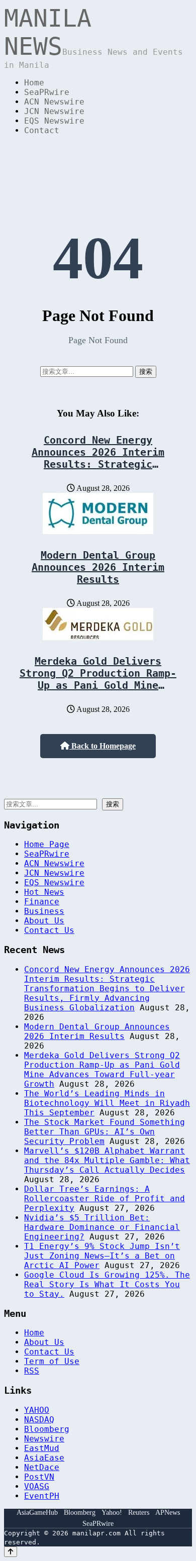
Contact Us (49, 930)
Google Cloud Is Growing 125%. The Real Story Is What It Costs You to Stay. (107, 1284)
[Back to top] (10, 1551)
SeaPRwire (46, 92)
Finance (41, 901)
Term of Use (51, 1361)
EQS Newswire (54, 121)
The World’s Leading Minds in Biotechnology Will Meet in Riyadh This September (107, 1103)
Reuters (138, 1512)
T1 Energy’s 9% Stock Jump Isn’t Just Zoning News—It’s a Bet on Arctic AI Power (102, 1255)
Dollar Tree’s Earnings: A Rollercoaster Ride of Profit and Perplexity (104, 1198)
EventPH (41, 1496)
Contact (41, 130)
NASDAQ (39, 1419)
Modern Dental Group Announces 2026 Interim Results (98, 567)
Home (34, 82)
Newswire (44, 1438)
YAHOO (36, 1410)
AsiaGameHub (37, 1512)
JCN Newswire (54, 111)
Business (44, 911)
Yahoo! (112, 1512)
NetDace (41, 1467)
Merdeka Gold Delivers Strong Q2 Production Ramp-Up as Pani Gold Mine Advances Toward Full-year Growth (98, 685)
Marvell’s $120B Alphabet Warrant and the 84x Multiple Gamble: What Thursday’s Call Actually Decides (107, 1160)
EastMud (41, 1448)
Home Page (46, 844)
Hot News (44, 892)
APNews (167, 1512)
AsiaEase (44, 1458)
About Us (44, 920)
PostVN (39, 1477)
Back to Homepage (102, 746)
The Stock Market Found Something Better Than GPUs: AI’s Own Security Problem (104, 1131)
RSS (31, 1371)
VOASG (36, 1486)
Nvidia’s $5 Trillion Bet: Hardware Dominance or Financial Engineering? (102, 1227)
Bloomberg (46, 1429)
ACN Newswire (54, 102)
